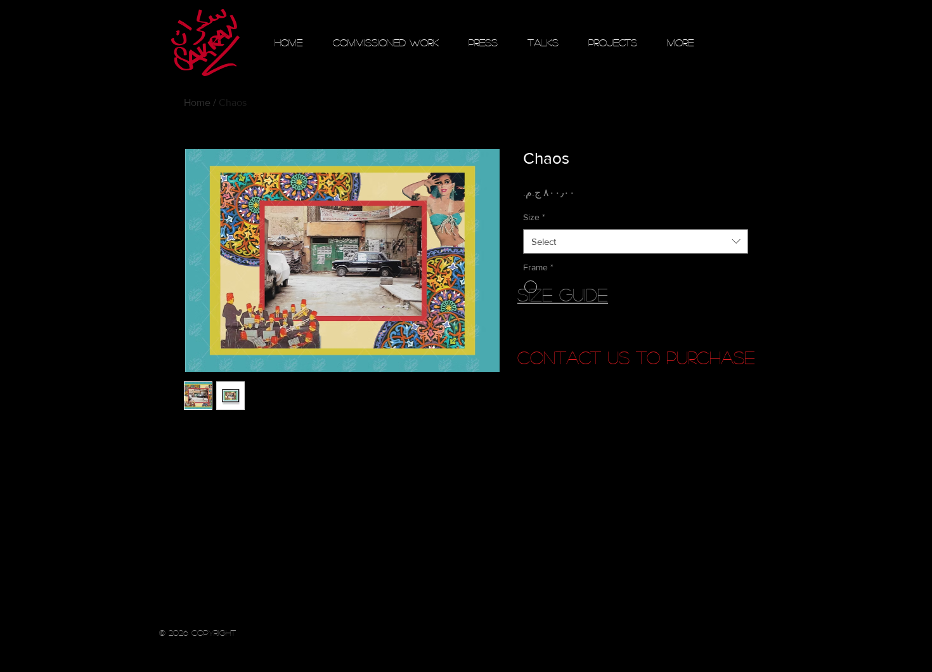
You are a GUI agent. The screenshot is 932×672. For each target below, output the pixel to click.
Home (197, 102)
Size (534, 217)
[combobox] (635, 241)
